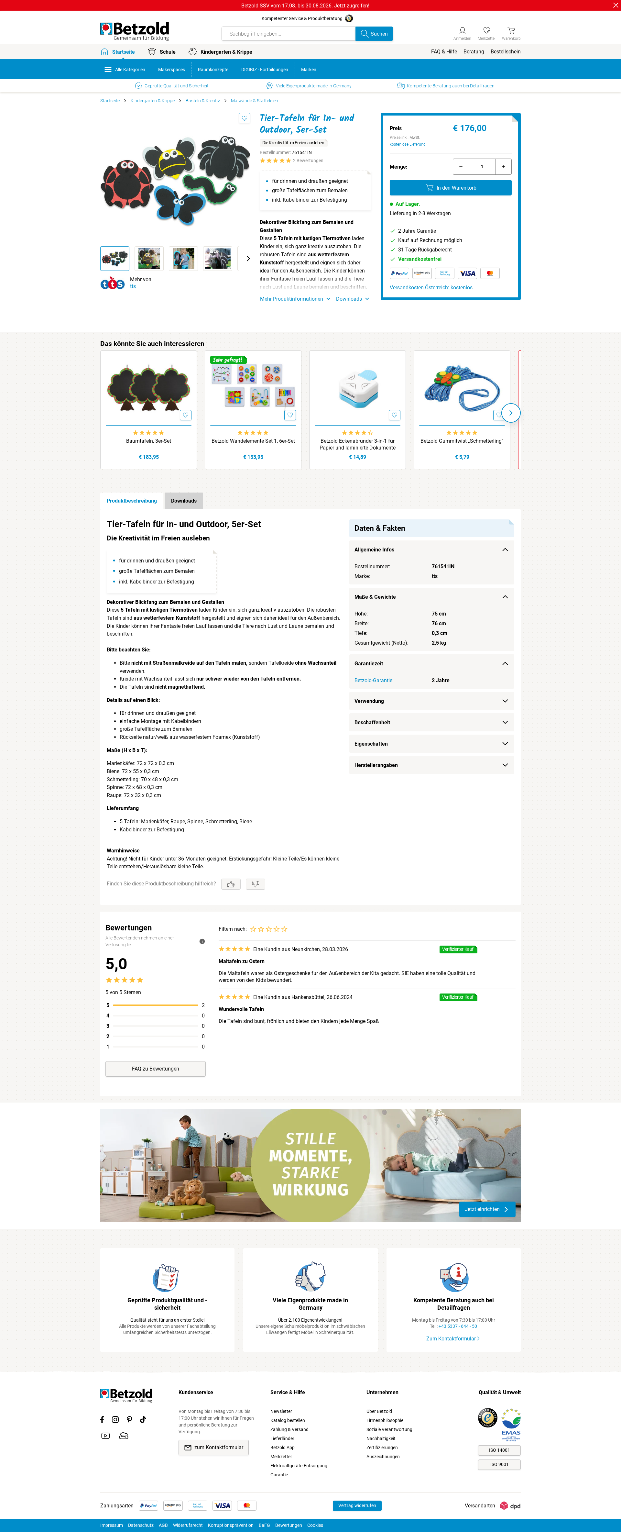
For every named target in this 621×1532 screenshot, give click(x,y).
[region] (310, 707)
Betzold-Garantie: (374, 680)
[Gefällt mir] (231, 884)
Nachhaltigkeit (381, 1438)
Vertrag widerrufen (357, 1505)
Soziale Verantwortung (389, 1429)
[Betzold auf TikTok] (143, 1421)
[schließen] (616, 5)
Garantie (279, 1474)
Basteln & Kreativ (203, 100)
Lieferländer (282, 1438)
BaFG (264, 1525)
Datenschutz (141, 1525)
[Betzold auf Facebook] (102, 1421)
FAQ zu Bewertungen (155, 1069)
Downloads (184, 501)
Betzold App (282, 1447)
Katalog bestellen (287, 1420)
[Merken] (244, 118)
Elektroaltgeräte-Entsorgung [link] (298, 1465)
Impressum (111, 1525)
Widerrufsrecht (188, 1525)
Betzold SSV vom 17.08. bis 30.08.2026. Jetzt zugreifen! (305, 6)
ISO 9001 (499, 1464)
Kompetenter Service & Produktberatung (302, 18)
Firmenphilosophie (384, 1420)
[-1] (461, 166)
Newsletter (281, 1411)
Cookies (315, 1525)
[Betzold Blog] (123, 1437)
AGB (163, 1525)
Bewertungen (288, 1525)
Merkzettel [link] (280, 1456)
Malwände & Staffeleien (254, 100)
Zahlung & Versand (289, 1429)
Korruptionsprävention (231, 1525)
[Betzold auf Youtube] (105, 1437)
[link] (487, 33)
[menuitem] (444, 51)
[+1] (503, 166)
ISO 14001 (499, 1450)
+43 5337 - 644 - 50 (458, 1326)
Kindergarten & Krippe (153, 100)
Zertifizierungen (382, 1447)
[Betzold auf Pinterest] (129, 1421)
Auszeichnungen (383, 1456)
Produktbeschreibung (132, 501)
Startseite (110, 100)
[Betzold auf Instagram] (115, 1421)
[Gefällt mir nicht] (255, 884)
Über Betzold (379, 1411)
